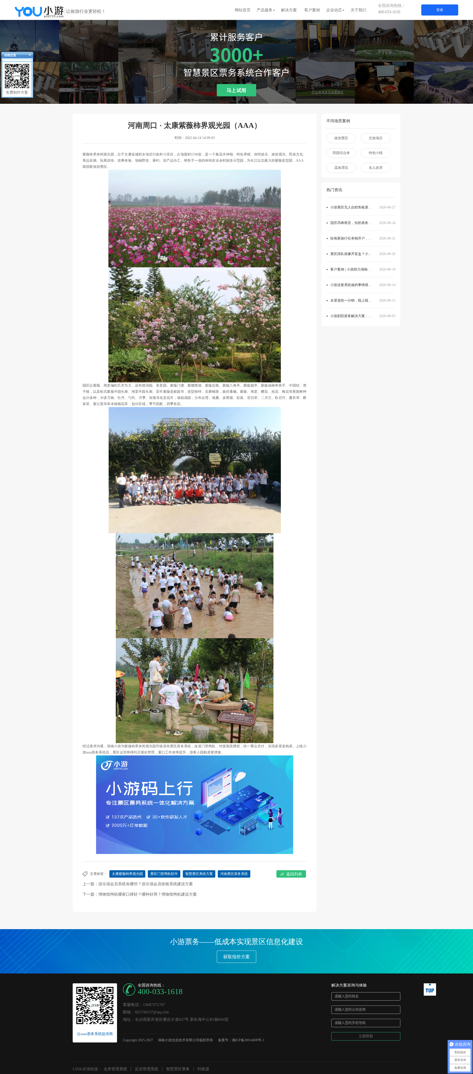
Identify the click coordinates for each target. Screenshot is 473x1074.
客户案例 (312, 10)
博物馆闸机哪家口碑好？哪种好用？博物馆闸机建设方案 (147, 894)
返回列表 (294, 874)
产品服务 (264, 10)
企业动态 (334, 10)
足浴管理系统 (146, 1069)
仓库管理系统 (115, 1069)
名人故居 (376, 168)
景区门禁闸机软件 (164, 874)
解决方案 (289, 10)
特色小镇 (376, 153)
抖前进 (203, 1069)
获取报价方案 (236, 956)
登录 (439, 10)
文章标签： (98, 874)
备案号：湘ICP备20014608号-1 (241, 1040)
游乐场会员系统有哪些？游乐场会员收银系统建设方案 (145, 884)
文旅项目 (376, 138)
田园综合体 (341, 153)
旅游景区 (341, 138)
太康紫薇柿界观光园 (127, 874)
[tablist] (236, 96)
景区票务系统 (180, 746)
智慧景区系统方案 (199, 874)
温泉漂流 (341, 168)
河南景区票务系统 (234, 874)
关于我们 (358, 10)
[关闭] (27, 55)
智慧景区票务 (178, 1069)
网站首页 (243, 10)
